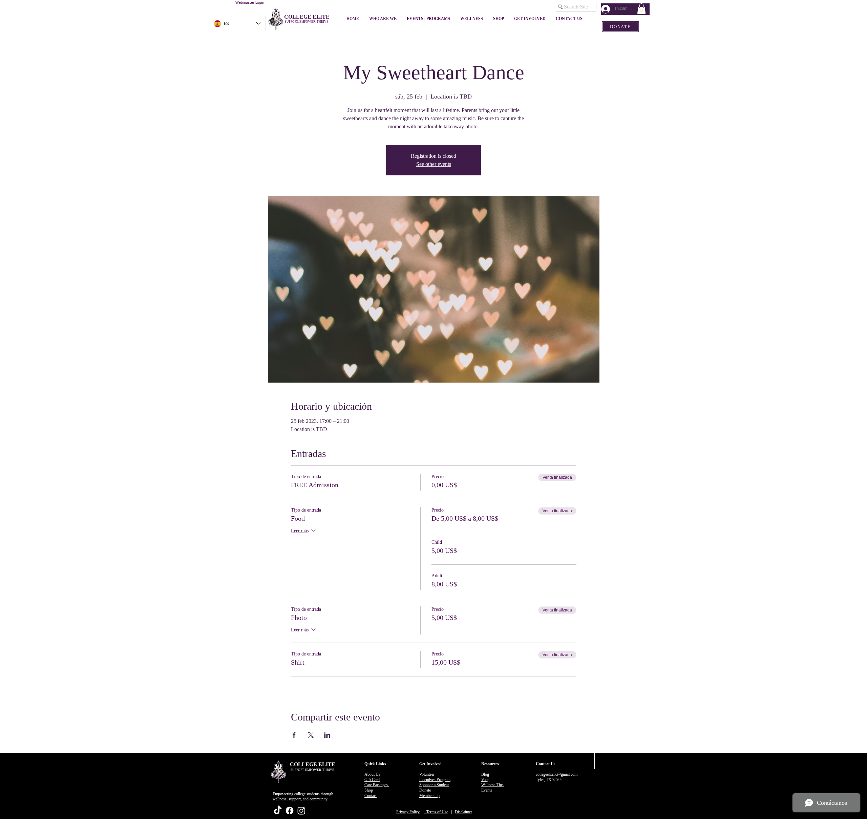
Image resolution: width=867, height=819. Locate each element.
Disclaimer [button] (463, 812)
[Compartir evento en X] (311, 735)
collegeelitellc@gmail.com (556, 774)
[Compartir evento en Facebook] (294, 735)
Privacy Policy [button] (408, 812)
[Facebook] (289, 810)
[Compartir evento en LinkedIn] (327, 735)
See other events (433, 164)
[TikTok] (278, 810)
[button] (641, 8)
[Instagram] (301, 810)
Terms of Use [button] (436, 812)
